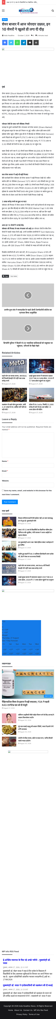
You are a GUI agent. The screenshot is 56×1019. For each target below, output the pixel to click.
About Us (18, 1010)
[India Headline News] (28, 10)
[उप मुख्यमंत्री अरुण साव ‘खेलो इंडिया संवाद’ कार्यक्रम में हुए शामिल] (9, 546)
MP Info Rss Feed (41, 1010)
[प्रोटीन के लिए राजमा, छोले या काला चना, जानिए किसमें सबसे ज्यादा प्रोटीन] (9, 741)
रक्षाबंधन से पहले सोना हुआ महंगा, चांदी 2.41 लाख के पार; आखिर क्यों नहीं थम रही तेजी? (14, 406)
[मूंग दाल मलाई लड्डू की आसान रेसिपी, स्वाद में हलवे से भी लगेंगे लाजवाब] (9, 730)
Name (5, 461)
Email (5, 471)
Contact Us (27, 1010)
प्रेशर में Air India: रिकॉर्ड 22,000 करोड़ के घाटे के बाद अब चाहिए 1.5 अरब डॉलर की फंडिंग (41, 406)
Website (5, 481)
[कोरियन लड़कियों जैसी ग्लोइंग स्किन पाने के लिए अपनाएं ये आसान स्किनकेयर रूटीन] (9, 718)
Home (10, 1010)
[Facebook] (4, 42)
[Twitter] (11, 42)
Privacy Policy (21, 1014)
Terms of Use (34, 1014)
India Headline (9, 35)
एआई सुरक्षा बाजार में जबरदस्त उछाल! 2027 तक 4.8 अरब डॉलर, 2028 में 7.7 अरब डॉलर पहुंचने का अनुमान (41, 378)
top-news (14, 276)
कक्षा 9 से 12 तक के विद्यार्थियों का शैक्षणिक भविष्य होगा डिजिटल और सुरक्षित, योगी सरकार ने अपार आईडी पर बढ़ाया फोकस (35, 532)
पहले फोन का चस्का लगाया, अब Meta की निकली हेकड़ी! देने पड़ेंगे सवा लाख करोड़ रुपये (14, 378)
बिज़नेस (5, 19)
